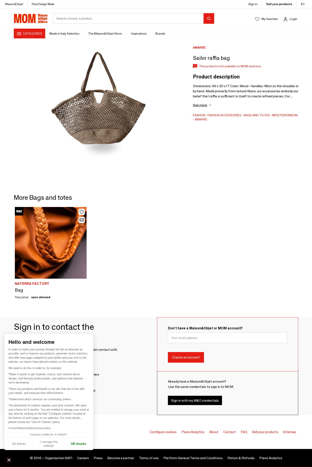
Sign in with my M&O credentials (195, 400)
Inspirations (139, 33)
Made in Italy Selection (64, 33)
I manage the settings (49, 443)
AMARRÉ (201, 119)
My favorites (269, 19)
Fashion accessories (224, 115)
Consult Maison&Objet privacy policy (29, 428)
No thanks (19, 443)
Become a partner (120, 458)
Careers (83, 458)
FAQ (244, 432)
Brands (160, 33)
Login (293, 19)
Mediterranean (285, 115)
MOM (31, 18)
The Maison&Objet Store (105, 33)
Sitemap (289, 432)
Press (98, 458)
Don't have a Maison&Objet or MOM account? (205, 328)
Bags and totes (257, 115)
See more (200, 105)
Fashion (199, 115)
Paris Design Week (43, 4)
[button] (9, 460)
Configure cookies (163, 432)
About (213, 432)
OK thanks (78, 443)
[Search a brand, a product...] (209, 18)
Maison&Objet (14, 4)
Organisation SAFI (58, 458)
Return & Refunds (241, 458)
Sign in (252, 4)
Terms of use (149, 458)
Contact (229, 432)
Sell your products (279, 4)
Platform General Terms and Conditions (193, 458)
